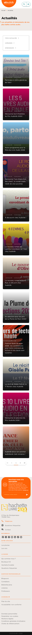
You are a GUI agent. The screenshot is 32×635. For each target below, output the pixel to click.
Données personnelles (9, 614)
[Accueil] (8, 4)
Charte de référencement (10, 623)
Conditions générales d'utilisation (13, 621)
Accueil (3, 10)
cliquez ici (25, 490)
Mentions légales (7, 619)
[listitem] (2, 537)
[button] (12, 38)
